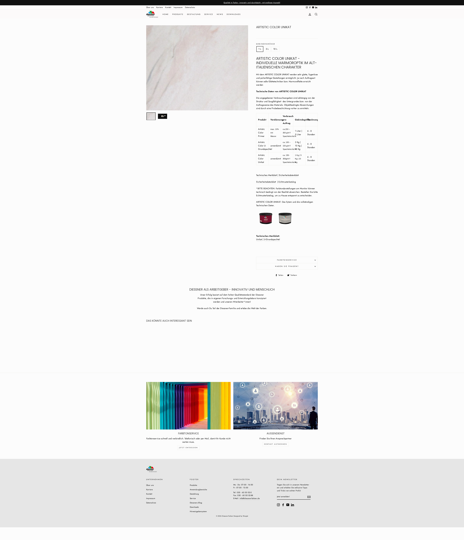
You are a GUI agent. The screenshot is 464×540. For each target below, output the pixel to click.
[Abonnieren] (309, 497)
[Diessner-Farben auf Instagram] (278, 504)
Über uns (150, 7)
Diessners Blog (196, 502)
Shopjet (245, 516)
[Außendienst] (275, 405)
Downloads (234, 14)
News (220, 14)
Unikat (259, 239)
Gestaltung (194, 14)
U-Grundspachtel (272, 239)
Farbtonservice (287, 260)
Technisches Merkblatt (266, 175)
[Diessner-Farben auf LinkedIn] (292, 504)
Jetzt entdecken (188, 448)
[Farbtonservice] (188, 405)
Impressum (178, 7)
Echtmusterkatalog (287, 181)
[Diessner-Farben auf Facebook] (283, 504)
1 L (259, 49)
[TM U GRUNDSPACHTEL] (275, 225)
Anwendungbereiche (198, 489)
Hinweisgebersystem (198, 511)
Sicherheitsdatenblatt (289, 175)
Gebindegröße (265, 44)
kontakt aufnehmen (275, 444)
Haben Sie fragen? (287, 266)
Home (166, 14)
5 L (267, 49)
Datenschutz (190, 7)
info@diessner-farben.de (250, 498)
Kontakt (168, 7)
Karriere (159, 7)
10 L (275, 49)
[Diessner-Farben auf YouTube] (287, 504)
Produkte (177, 14)
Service (208, 14)
